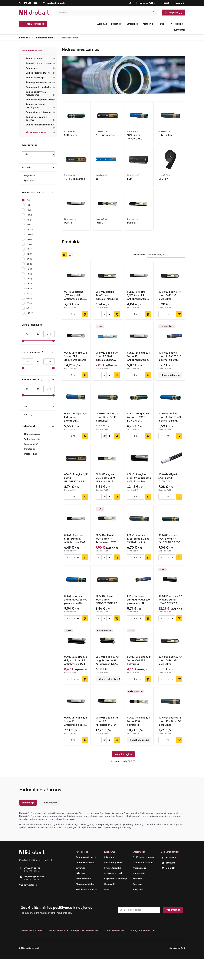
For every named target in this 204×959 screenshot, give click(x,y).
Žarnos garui (40, 68)
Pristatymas (110, 857)
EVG (183, 948)
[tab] (29, 804)
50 (29, 293)
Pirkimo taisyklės (112, 868)
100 (29, 313)
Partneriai (147, 23)
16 (29, 239)
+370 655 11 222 (30, 3)
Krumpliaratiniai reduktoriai (84, 930)
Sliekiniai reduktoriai (114, 930)
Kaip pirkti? (110, 884)
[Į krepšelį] (85, 314)
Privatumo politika (113, 862)
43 (29, 283)
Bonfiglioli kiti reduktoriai (142, 930)
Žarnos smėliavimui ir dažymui (40, 118)
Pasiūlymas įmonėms (143, 857)
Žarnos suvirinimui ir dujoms (40, 126)
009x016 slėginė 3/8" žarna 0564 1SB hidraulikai (139, 660)
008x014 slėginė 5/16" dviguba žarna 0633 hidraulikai (139, 478)
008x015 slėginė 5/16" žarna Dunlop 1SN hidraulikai (138, 539)
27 (29, 259)
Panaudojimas (50, 802)
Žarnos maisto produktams (40, 87)
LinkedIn (170, 868)
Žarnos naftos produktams (40, 99)
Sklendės (80, 873)
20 (29, 249)
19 (29, 244)
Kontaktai (137, 878)
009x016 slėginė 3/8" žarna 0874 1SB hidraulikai (170, 660)
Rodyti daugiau (123, 754)
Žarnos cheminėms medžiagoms (40, 106)
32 (29, 273)
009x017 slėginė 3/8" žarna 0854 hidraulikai (139, 721)
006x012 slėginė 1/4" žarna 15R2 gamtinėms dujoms (76, 356)
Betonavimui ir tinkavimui (40, 112)
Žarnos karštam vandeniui (40, 63)
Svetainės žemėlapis (143, 862)
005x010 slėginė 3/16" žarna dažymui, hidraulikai (107, 295)
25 (29, 254)
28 (29, 264)
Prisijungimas (139, 868)
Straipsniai (132, 23)
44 (29, 288)
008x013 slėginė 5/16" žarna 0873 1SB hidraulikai (105, 478)
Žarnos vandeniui (40, 58)
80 (29, 308)
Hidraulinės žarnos (40, 132)
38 (29, 278)
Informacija (28, 802)
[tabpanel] (102, 820)
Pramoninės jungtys (86, 857)
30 (29, 268)
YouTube (170, 862)
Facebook (171, 857)
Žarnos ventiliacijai (40, 77)
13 (29, 234)
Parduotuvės (139, 873)
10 (29, 229)
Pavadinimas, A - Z (157, 254)
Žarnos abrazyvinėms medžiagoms (40, 93)
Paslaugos (116, 23)
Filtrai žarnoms (83, 878)
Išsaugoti (165, 3)
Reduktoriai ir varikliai (86, 889)
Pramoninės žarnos (32, 50)
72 (29, 303)
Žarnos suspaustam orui (40, 73)
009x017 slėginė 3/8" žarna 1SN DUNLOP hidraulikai (170, 721)
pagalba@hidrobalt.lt (56, 3)
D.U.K (107, 889)
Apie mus (102, 23)
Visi (28, 200)
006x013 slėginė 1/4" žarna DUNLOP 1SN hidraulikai (107, 417)
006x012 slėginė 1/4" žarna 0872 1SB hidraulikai (170, 295)
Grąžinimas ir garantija (115, 878)
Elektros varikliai (56, 930)
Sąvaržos (80, 868)
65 (29, 298)
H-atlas (161, 23)
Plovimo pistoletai (85, 884)
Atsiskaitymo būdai (114, 873)
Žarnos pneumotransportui (40, 82)
